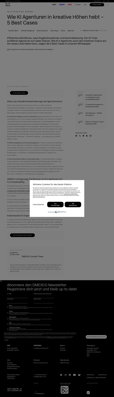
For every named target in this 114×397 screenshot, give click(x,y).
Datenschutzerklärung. (39, 197)
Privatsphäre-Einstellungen (70, 194)
